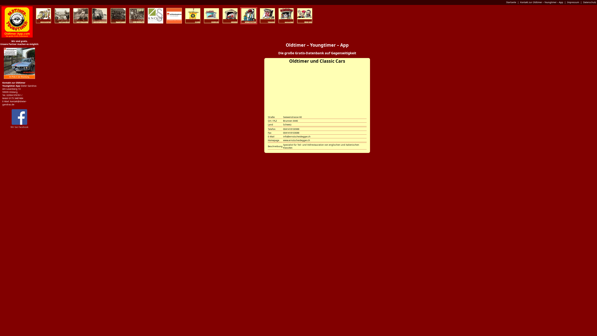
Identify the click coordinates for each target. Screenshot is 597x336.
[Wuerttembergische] (19, 78)
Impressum (573, 2)
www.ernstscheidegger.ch (296, 140)
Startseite (511, 2)
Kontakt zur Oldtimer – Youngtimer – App (541, 2)
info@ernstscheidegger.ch (296, 136)
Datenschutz (589, 2)
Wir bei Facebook (19, 127)
